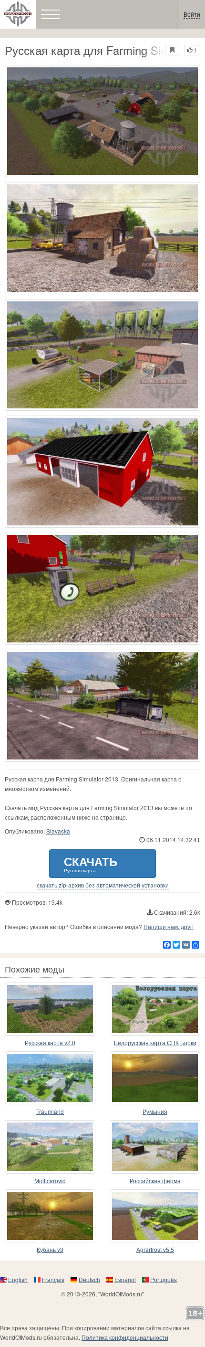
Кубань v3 (50, 1249)
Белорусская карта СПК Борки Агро (155, 1043)
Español (125, 1279)
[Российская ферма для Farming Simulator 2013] (155, 1146)
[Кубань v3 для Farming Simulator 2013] (50, 1215)
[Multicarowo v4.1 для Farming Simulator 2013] (50, 1146)
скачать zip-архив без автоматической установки (103, 885)
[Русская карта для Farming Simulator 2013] (102, 121)
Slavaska (58, 831)
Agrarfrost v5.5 (155, 1249)
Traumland (50, 1111)
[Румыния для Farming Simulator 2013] (155, 1077)
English (18, 1279)
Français (53, 1279)
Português (163, 1279)
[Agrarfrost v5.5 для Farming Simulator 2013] (155, 1215)
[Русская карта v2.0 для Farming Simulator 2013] (50, 1009)
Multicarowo (50, 1180)
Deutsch (89, 1279)
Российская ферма (155, 1180)
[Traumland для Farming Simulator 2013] (50, 1077)
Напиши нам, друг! (169, 926)
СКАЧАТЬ (90, 863)
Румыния (155, 1111)
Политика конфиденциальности (125, 1337)
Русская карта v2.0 (50, 1042)
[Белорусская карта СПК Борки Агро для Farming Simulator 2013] (155, 1009)
